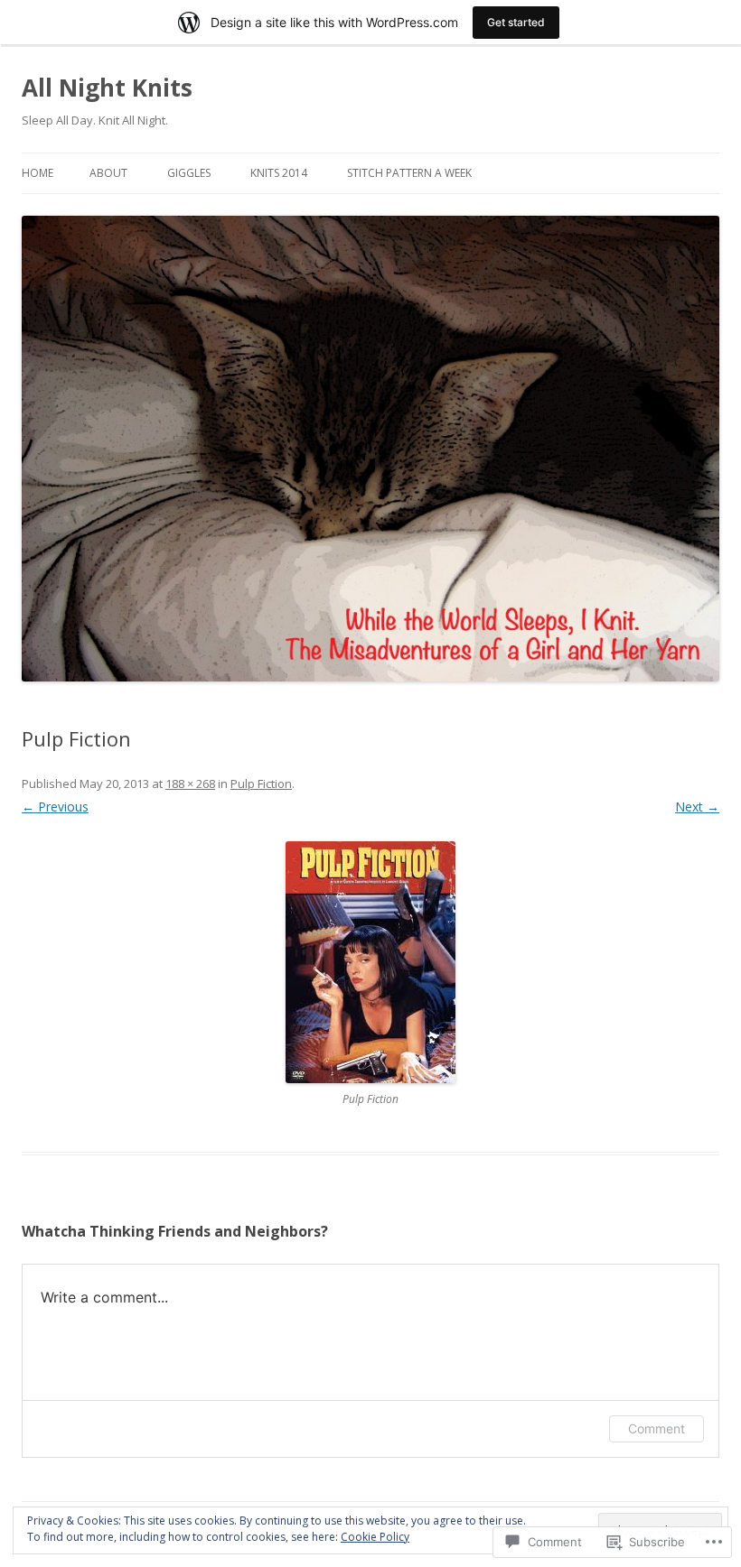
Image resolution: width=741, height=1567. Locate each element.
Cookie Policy (375, 1536)
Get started (516, 22)
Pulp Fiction (261, 783)
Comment (656, 1428)
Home (37, 173)
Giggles (189, 173)
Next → (697, 806)
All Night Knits (107, 87)
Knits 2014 (278, 173)
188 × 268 (190, 783)
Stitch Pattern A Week (409, 173)
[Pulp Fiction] (370, 962)
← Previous (55, 806)
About (108, 173)
